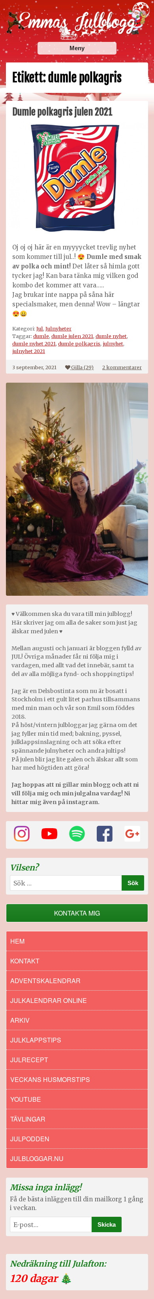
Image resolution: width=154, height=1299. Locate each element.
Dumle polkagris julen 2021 (62, 112)
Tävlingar (27, 1118)
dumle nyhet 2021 (34, 343)
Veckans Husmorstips (50, 1079)
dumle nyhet (111, 336)
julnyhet (113, 343)
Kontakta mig (77, 913)
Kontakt (24, 960)
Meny (77, 48)
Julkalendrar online (48, 1000)
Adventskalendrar (45, 980)
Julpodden (29, 1138)
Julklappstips (35, 1039)
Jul (39, 328)
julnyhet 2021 (28, 351)
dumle (41, 336)
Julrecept (29, 1059)
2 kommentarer (122, 367)
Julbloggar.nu (37, 1158)
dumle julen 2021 (72, 336)
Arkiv (20, 1020)
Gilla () (82, 367)
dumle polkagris (79, 343)
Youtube (25, 1099)
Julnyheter (58, 328)
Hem (17, 941)
